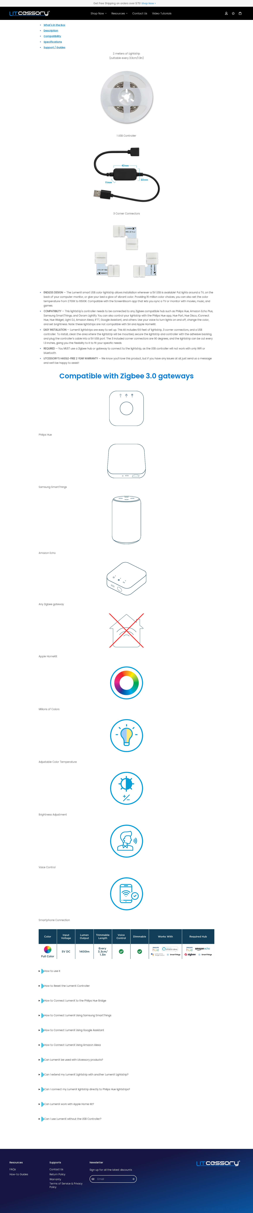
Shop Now (97, 13)
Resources (118, 13)
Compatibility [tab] (52, 36)
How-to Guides (19, 1174)
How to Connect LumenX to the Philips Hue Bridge (75, 1000)
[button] (239, 13)
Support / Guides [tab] (54, 47)
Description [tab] (51, 30)
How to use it (52, 971)
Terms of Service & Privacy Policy (65, 1185)
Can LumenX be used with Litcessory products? (73, 1060)
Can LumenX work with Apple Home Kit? (69, 1104)
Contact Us (139, 13)
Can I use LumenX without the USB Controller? (72, 1119)
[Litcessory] (30, 13)
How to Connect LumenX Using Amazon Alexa (72, 1045)
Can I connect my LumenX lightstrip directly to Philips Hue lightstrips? (87, 1089)
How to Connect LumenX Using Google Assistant (74, 1030)
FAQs (13, 1169)
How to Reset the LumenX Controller (67, 986)
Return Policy (57, 1174)
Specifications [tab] (53, 42)
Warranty (55, 1179)
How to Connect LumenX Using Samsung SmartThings (77, 1015)
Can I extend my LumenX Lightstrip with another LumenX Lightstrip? (86, 1074)
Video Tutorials (161, 13)
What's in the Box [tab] (54, 25)
